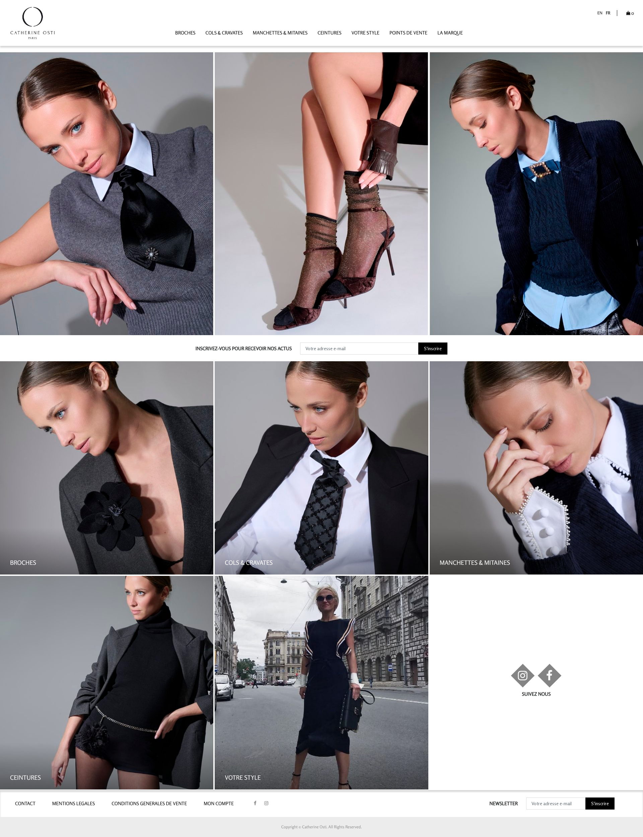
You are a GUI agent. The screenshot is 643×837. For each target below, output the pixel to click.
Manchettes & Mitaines (280, 33)
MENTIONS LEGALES (73, 804)
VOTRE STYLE (365, 33)
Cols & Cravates (224, 33)
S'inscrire (433, 348)
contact (25, 804)
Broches (185, 33)
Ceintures (329, 33)
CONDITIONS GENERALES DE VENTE (149, 804)
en (599, 12)
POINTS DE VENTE (408, 33)
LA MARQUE (450, 33)
